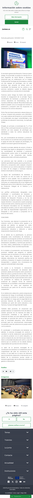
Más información (16, 17)
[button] (23, 29)
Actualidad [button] (9, 463)
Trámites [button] (8, 440)
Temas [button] (7, 432)
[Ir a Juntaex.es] (5, 29)
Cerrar (17, 22)
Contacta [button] (8, 455)
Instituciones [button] (10, 471)
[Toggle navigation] (12, 29)
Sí (9, 419)
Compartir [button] (23, 42)
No (24, 419)
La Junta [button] (8, 447)
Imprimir (10, 42)
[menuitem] (9, 481)
